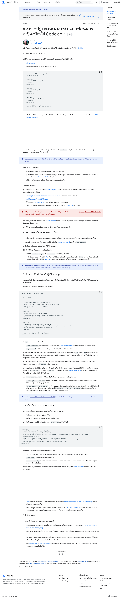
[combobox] (84, 2)
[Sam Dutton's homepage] (41, 44)
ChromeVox (69, 205)
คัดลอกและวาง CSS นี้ (63, 242)
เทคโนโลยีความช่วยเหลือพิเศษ (41, 177)
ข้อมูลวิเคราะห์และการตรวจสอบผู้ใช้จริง (40, 543)
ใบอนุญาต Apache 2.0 (82, 561)
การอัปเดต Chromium (85, 581)
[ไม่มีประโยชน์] (97, 23)
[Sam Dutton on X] (31, 44)
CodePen (81, 48)
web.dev (25, 23)
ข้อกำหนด (4, 596)
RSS (101, 588)
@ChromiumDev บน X (106, 578)
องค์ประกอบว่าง (76, 159)
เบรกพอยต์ (48, 259)
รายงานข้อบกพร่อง (63, 578)
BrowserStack (39, 202)
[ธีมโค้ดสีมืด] (99, 72)
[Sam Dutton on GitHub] (34, 44)
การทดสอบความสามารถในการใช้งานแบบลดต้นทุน (78, 502)
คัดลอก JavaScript (78, 467)
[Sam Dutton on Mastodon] (36, 44)
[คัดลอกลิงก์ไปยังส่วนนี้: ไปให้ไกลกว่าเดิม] (38, 516)
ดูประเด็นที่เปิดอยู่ (63, 581)
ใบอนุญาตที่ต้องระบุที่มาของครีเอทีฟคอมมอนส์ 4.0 (48, 561)
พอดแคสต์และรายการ (85, 586)
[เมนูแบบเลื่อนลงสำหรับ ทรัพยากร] (32, 2)
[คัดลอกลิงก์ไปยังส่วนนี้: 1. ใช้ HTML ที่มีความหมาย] (46, 54)
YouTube (102, 581)
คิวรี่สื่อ (46, 257)
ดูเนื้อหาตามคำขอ (44, 9)
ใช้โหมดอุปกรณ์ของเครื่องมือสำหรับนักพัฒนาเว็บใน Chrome (43, 196)
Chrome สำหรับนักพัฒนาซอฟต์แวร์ (88, 578)
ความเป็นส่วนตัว (13, 596)
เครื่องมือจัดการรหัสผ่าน (66, 346)
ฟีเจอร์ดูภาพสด (52, 221)
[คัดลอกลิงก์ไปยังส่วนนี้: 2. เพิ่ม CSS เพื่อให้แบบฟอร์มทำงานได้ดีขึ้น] (61, 233)
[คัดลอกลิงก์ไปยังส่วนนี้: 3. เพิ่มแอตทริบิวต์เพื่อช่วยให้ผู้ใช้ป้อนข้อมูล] (61, 274)
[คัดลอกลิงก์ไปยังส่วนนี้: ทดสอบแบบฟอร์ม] (37, 186)
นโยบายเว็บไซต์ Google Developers (37, 563)
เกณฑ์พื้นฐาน (47, 2)
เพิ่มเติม (57, 2)
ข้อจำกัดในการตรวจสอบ (74, 370)
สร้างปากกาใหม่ (30, 63)
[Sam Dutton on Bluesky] (39, 44)
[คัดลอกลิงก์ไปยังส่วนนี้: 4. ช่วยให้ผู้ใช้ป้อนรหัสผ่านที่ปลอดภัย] (56, 406)
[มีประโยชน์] (95, 23)
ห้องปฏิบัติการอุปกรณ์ (51, 190)
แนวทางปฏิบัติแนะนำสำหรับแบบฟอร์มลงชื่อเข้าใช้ (42, 397)
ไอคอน (28, 502)
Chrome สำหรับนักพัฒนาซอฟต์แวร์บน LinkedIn (109, 584)
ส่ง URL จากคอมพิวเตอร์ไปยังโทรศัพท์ (37, 199)
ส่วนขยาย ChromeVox (73, 508)
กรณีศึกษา (82, 584)
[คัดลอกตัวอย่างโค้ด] (102, 72)
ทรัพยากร (27, 2)
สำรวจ (38, 2)
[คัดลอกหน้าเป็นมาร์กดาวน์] (70, 34)
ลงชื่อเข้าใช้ (117, 2)
